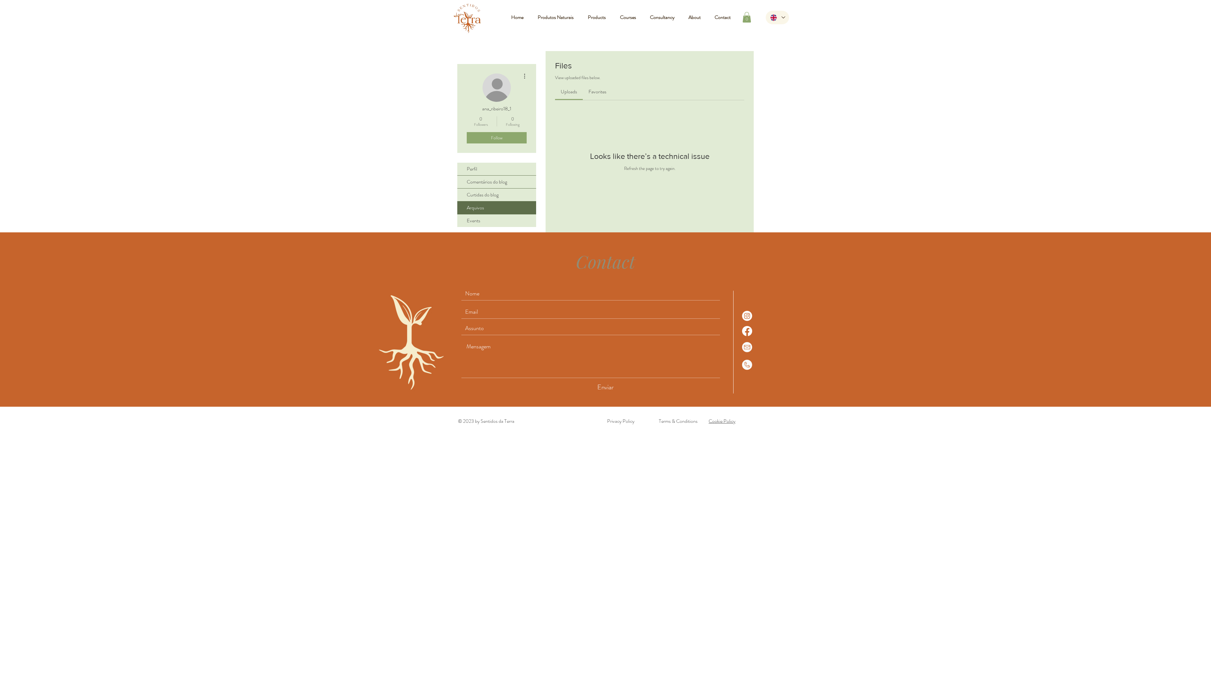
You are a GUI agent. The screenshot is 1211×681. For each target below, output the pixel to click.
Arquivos (475, 207)
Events (473, 220)
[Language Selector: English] (777, 17)
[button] (746, 17)
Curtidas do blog (483, 194)
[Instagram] (747, 316)
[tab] (569, 92)
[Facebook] (747, 331)
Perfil (472, 168)
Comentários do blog (487, 181)
